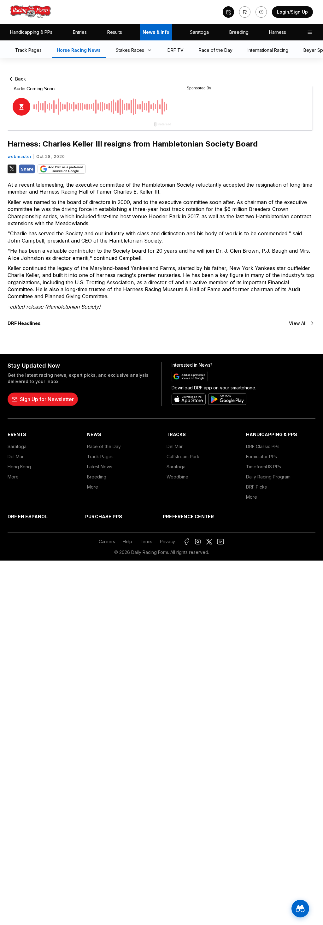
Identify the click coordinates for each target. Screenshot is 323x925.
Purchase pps (103, 516)
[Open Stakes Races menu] (150, 50)
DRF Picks (256, 487)
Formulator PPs (261, 456)
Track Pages (100, 456)
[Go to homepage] (30, 12)
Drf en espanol (28, 516)
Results (114, 32)
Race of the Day (104, 446)
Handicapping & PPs (31, 32)
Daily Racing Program (268, 476)
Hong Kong (19, 466)
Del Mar (16, 456)
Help (127, 541)
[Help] (261, 12)
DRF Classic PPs (262, 446)
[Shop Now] (244, 12)
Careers (107, 541)
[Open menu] (309, 32)
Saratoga (199, 32)
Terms (146, 541)
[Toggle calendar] (228, 12)
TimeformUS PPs (263, 466)
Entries (80, 32)
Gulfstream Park (183, 456)
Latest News (99, 466)
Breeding (239, 32)
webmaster (20, 156)
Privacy (167, 541)
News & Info (156, 32)
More (13, 476)
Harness (277, 32)
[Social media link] (186, 541)
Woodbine (177, 476)
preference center (188, 516)
